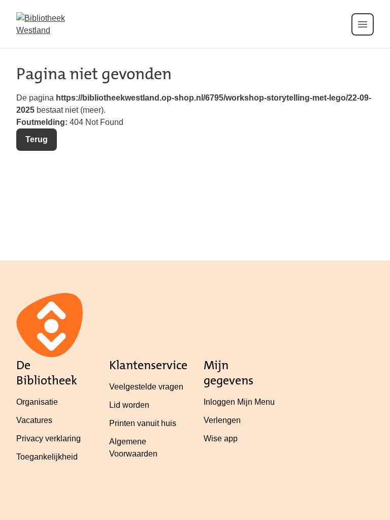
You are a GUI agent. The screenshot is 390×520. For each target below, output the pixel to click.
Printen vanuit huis (142, 423)
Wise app (221, 438)
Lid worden (129, 405)
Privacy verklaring (48, 438)
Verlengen (222, 420)
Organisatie (37, 402)
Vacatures (34, 420)
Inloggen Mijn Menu (239, 402)
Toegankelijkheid (47, 456)
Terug (36, 139)
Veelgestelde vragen (146, 386)
